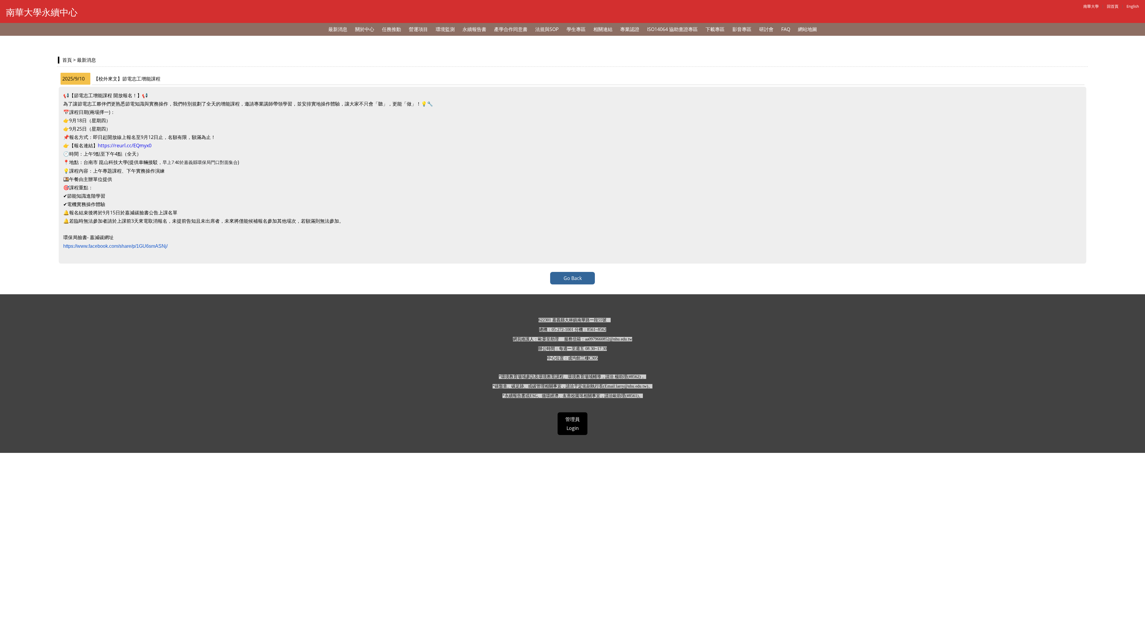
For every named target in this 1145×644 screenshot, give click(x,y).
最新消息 (337, 29)
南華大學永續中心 (42, 12)
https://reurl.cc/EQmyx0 (124, 145)
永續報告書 (474, 29)
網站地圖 (807, 29)
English (1133, 6)
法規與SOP (547, 29)
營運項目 (418, 29)
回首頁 (1112, 6)
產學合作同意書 (510, 29)
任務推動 (391, 29)
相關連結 (602, 29)
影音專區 (741, 29)
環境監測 (445, 29)
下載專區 (715, 29)
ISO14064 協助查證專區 (672, 29)
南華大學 (1091, 6)
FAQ (785, 29)
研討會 (766, 29)
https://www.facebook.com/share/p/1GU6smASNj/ (115, 246)
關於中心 (364, 29)
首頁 (67, 60)
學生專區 (576, 29)
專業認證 (629, 29)
